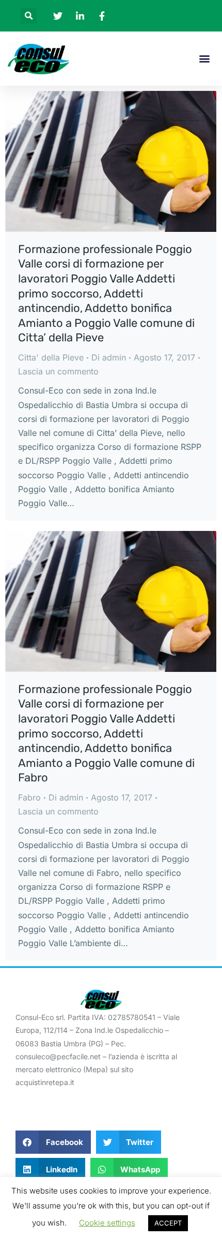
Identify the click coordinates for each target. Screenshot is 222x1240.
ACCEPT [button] (168, 1223)
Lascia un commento (58, 371)
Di (108, 357)
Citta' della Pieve (51, 357)
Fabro (29, 797)
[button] (29, 16)
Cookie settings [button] (107, 1223)
